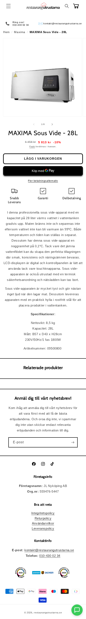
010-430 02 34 (49, 555)
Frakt (32, 146)
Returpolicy (43, 518)
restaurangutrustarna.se (48, 612)
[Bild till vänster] (33, 124)
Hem (6, 32)
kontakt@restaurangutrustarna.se (62, 23)
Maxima (19, 32)
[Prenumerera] (72, 442)
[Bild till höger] (52, 124)
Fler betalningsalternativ (43, 180)
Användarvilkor (43, 523)
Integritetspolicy (43, 513)
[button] (8, 6)
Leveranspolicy (43, 528)
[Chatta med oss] (77, 610)
